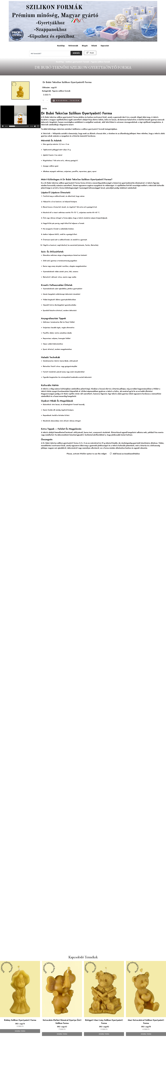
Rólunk (94, 46)
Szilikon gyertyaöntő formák (77, 62)
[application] (20, 117)
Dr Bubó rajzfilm (67, 394)
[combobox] (49, 53)
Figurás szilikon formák (100, 62)
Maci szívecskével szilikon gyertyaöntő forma (146, 1022)
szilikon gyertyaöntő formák (93, 129)
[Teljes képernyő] (38, 126)
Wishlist (83, 453)
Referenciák (73, 46)
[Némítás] (35, 126)
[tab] (44, 108)
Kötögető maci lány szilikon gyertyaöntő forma (104, 1022)
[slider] (19, 126)
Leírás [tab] (44, 108)
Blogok (85, 46)
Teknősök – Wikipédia (52, 133)
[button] (90, 53)
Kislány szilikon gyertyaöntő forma (20, 1020)
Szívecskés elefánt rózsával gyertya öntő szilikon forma (62, 1022)
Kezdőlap (61, 46)
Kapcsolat (105, 46)
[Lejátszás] (3, 126)
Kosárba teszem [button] (20, 1031)
